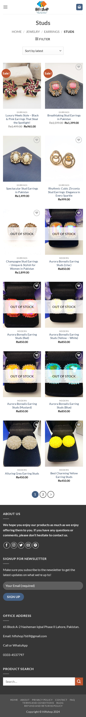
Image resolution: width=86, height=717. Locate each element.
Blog (59, 702)
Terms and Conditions (38, 702)
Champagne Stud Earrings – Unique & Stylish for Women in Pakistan (22, 265)
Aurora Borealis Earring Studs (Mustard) (22, 405)
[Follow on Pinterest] (35, 545)
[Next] (50, 494)
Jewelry (33, 31)
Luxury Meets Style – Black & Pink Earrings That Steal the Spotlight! (22, 119)
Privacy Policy (42, 699)
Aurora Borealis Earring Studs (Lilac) (64, 263)
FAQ (72, 699)
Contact (61, 699)
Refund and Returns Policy (43, 705)
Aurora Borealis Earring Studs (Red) (22, 336)
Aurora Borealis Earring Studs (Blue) (64, 405)
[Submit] (79, 681)
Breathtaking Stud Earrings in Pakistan (64, 117)
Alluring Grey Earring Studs (22, 473)
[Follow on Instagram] (14, 545)
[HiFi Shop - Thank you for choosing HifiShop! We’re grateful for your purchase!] (43, 7)
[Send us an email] (28, 545)
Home (17, 31)
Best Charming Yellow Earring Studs (64, 475)
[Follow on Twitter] (21, 545)
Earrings (51, 31)
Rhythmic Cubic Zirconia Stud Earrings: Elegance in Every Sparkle (64, 192)
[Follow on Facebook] (6, 545)
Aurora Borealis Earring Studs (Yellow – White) (64, 336)
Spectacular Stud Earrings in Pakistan (22, 190)
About (24, 699)
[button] (5, 7)
